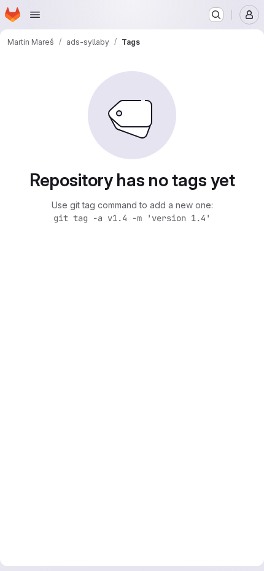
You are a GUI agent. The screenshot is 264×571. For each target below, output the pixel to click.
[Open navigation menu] (35, 15)
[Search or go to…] (216, 14)
